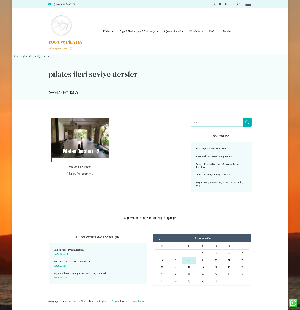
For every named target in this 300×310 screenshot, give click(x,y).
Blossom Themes (111, 301)
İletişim (227, 31)
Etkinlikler (194, 31)
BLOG (211, 31)
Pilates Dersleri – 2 (80, 173)
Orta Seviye (75, 166)
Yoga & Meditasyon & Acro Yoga (138, 31)
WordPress (138, 301)
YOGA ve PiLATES (65, 42)
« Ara (160, 238)
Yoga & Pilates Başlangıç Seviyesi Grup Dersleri (217, 165)
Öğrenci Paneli (172, 31)
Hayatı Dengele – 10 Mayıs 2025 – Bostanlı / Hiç (219, 184)
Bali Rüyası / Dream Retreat (211, 148)
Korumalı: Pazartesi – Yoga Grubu (215, 156)
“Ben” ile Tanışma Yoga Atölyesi (213, 174)
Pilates (107, 31)
